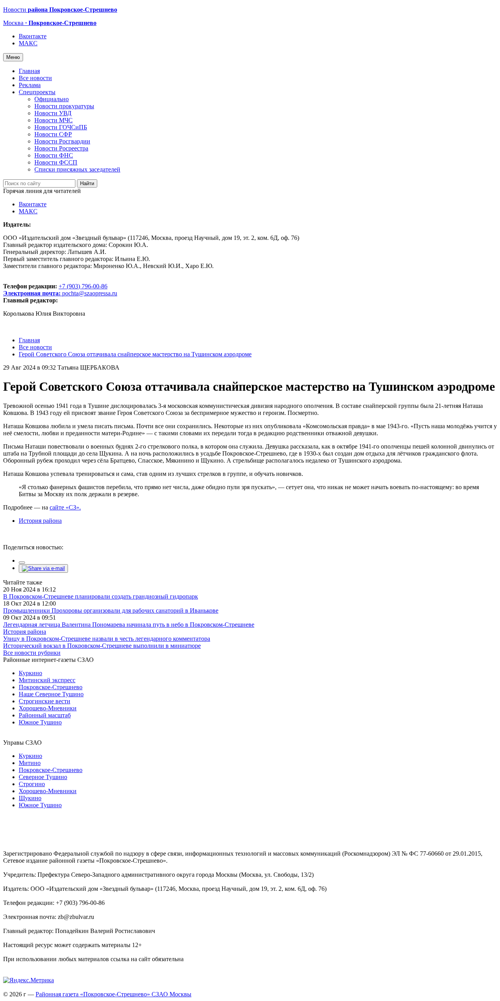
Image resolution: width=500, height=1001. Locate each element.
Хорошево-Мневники (48, 708)
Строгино (32, 784)
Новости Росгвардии (62, 141)
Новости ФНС (53, 155)
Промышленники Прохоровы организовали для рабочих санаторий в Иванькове (110, 610)
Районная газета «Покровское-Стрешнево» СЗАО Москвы (113, 994)
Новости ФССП (55, 162)
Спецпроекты (37, 92)
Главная (29, 71)
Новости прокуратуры (64, 106)
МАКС (28, 43)
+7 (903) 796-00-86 (55, 290)
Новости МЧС (53, 120)
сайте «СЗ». (65, 507)
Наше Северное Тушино (51, 694)
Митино (30, 763)
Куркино (30, 673)
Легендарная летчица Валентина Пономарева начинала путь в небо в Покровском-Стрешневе (128, 624)
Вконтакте (32, 36)
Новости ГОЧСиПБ (60, 127)
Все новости (35, 78)
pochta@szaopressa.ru (89, 293)
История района (40, 520)
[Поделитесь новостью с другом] (43, 568)
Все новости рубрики (32, 652)
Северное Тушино (43, 777)
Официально (51, 99)
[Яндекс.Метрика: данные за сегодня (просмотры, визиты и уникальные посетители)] (28, 980)
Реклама (30, 85)
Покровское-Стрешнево (50, 687)
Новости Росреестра (61, 148)
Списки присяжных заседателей (77, 169)
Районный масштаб (45, 715)
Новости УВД (52, 113)
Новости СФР (53, 134)
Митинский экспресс (47, 680)
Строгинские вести (44, 701)
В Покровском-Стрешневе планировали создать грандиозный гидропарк (100, 596)
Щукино (30, 798)
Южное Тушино (40, 722)
